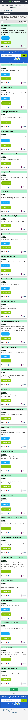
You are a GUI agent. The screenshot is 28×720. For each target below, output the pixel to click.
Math (3, 5)
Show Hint (5, 38)
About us (17, 709)
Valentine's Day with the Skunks (12, 409)
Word (16, 5)
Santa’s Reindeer (7, 580)
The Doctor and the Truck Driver (12, 557)
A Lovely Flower (6, 600)
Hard (24, 5)
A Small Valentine (7, 495)
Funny (11, 7)
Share (24, 46)
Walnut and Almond (8, 301)
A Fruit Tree (5, 192)
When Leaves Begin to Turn (10, 154)
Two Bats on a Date (7, 279)
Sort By (20, 21)
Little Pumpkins (6, 87)
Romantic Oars (6, 475)
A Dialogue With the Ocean (10, 112)
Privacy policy (6, 711)
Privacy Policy (21, 62)
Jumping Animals (7, 234)
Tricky (20, 5)
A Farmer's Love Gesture (9, 623)
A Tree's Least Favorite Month (11, 65)
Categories (15, 711)
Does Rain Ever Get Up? (9, 216)
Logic (7, 5)
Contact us (5, 709)
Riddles (2, 10)
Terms (23, 709)
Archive (22, 711)
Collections (14, 712)
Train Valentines (6, 369)
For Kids (11, 5)
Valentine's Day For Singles (10, 321)
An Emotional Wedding (9, 668)
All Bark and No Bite (8, 256)
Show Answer (6, 42)
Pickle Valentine (6, 427)
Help (11, 709)
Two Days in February (8, 347)
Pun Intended (6, 25)
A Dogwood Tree (6, 172)
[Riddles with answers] (15, 1)
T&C (16, 62)
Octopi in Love (6, 389)
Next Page (14, 689)
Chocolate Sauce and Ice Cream (11, 518)
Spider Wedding (6, 647)
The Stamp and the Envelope (11, 537)
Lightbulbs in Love (7, 451)
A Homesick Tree (7, 131)
